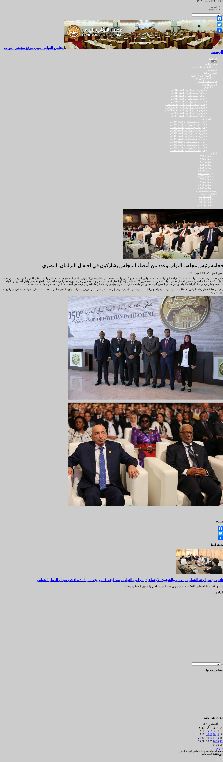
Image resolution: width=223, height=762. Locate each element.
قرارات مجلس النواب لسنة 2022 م (187, 144)
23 (217, 741)
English (213, 9)
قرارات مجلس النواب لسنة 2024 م (187, 150)
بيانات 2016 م (204, 159)
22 (221, 741)
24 (214, 741)
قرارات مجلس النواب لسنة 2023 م (187, 147)
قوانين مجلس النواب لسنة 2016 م (188, 96)
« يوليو (220, 748)
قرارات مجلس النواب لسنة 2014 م (187, 121)
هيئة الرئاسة (211, 64)
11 (210, 734)
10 (214, 734)
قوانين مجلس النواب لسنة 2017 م (188, 98)
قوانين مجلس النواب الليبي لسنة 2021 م (185, 110)
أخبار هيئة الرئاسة (202, 67)
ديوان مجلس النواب (207, 81)
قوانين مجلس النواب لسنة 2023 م (188, 116)
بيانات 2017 (205, 162)
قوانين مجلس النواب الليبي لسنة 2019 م (185, 104)
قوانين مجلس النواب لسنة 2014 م (188, 90)
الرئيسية (213, 58)
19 (207, 737)
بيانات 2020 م (204, 170)
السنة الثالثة (205, 202)
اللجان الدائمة (210, 73)
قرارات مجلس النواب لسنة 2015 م (187, 124)
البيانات (213, 153)
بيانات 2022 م (204, 176)
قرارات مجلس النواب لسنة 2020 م (187, 139)
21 (199, 737)
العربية (213, 6)
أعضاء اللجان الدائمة (201, 75)
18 (210, 737)
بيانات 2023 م (204, 179)
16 (217, 737)
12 (207, 734)
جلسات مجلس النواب (206, 190)
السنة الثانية (205, 199)
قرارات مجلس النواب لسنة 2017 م (187, 130)
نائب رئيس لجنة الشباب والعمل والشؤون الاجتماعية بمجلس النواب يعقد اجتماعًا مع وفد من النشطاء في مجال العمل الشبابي (130, 580)
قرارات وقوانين (209, 84)
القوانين (207, 87)
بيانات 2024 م (204, 182)
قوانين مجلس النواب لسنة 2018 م (188, 101)
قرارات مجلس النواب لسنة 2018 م (187, 133)
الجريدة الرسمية (209, 193)
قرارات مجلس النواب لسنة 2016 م (187, 127)
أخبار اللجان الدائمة (201, 78)
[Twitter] (111, 533)
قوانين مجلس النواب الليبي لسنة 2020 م (185, 107)
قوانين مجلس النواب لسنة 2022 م (188, 113)
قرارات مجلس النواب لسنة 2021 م (187, 142)
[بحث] (222, 664)
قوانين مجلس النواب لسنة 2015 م (188, 93)
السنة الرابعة (204, 205)
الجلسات (212, 70)
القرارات (206, 119)
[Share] (111, 538)
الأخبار (214, 61)
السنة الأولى (205, 196)
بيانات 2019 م (204, 167)
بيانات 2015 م (204, 156)
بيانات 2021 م (204, 173)
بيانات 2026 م (204, 188)
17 (214, 737)
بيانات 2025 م (204, 185)
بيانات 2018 (205, 165)
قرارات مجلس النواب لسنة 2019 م (187, 136)
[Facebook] (111, 528)
